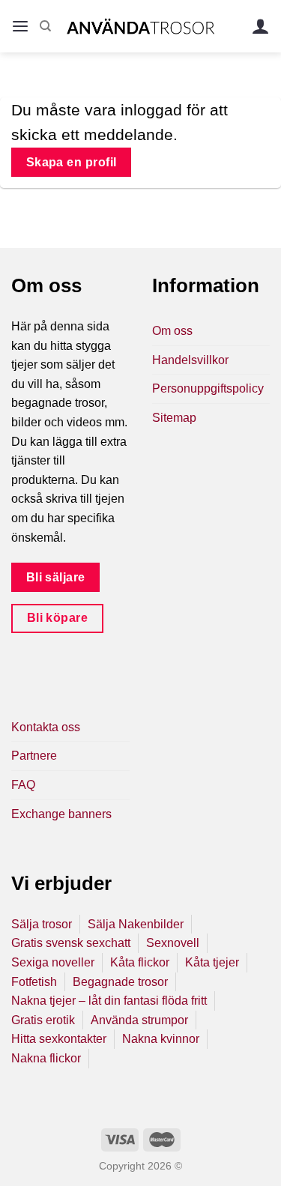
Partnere (34, 755)
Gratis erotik (43, 1020)
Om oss (172, 330)
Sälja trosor (41, 924)
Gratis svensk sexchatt (70, 943)
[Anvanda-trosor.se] (140, 25)
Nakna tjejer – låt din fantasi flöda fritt (109, 1000)
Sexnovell (172, 943)
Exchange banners (61, 814)
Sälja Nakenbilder (136, 924)
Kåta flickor (139, 962)
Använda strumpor (139, 1020)
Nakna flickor (46, 1058)
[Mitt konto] (261, 26)
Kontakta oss (45, 727)
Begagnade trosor (120, 981)
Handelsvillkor (190, 360)
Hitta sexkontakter (58, 1038)
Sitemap (174, 417)
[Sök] (45, 26)
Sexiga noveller (52, 962)
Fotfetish (34, 981)
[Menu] (20, 26)
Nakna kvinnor (160, 1038)
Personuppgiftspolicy (208, 388)
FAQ (23, 784)
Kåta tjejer (212, 962)
